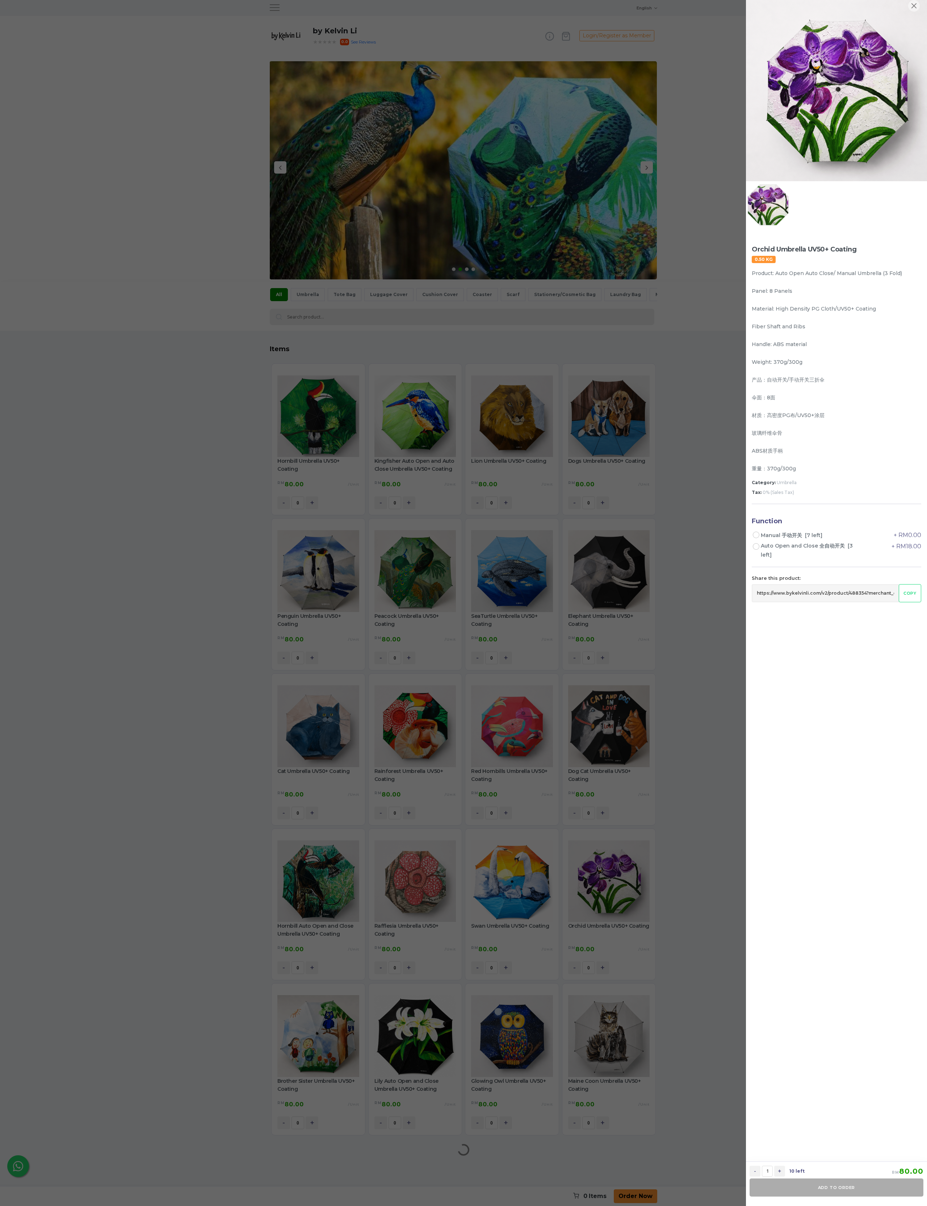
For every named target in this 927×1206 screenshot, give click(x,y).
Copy (909, 593)
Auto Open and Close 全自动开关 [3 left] (807, 550)
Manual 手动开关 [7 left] (791, 535)
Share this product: (776, 578)
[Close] (914, 6)
